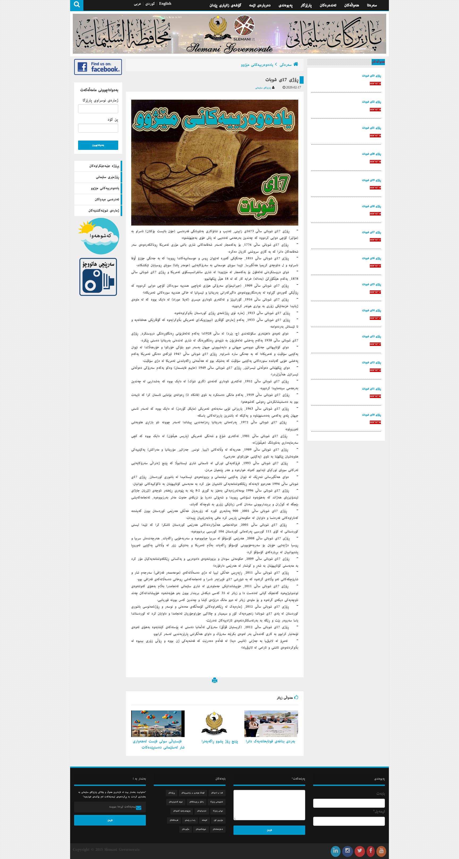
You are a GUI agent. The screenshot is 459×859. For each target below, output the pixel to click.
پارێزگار (306, 5)
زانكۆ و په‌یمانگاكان (196, 802)
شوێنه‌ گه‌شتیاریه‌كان (176, 802)
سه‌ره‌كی (285, 65)
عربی (137, 4)
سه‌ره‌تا (372, 5)
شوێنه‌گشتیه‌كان (201, 829)
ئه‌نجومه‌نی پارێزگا (216, 802)
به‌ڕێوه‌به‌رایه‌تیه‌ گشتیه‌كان (181, 811)
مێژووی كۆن (218, 820)
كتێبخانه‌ (204, 820)
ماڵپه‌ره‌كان (185, 829)
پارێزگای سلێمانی (263, 88)
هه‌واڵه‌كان (351, 5)
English (165, 4)
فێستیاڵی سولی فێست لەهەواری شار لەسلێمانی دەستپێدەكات (159, 744)
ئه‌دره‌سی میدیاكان (107, 199)
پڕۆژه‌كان (171, 793)
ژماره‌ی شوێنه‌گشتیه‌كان (103, 210)
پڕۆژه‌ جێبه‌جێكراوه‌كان (104, 166)
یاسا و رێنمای (190, 820)
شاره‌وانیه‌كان (201, 811)
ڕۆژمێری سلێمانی (107, 177)
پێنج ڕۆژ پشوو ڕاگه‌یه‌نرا (221, 741)
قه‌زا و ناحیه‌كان (217, 793)
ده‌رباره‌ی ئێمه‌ (260, 5)
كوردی (150, 4)
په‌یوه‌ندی (286, 5)
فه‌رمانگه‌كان (174, 820)
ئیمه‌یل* (379, 811)
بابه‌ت (380, 794)
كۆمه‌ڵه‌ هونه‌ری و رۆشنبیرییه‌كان (193, 793)
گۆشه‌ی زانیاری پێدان (225, 5)
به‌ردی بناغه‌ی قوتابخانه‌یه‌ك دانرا (271, 741)
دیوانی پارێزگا (218, 811)
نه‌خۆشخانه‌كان (218, 829)
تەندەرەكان (328, 5)
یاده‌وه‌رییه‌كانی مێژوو (105, 188)
